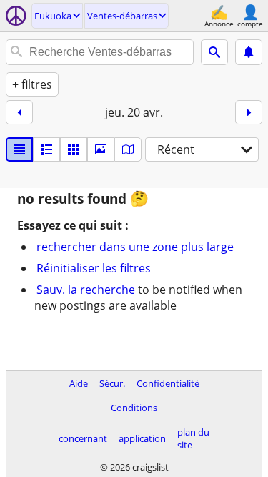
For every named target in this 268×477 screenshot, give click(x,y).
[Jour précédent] (19, 112)
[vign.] (46, 149)
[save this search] (248, 52)
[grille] (73, 149)
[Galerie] (100, 149)
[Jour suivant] (248, 112)
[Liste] (19, 149)
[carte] (128, 149)
